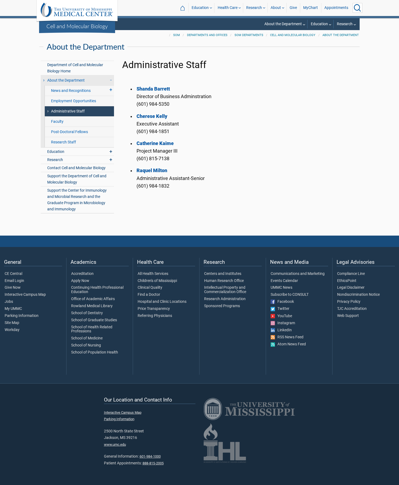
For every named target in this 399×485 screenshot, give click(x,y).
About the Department (283, 24)
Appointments (336, 7)
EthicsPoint (346, 281)
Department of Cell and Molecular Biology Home (75, 68)
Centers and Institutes (222, 274)
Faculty (57, 121)
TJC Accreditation (352, 309)
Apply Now (80, 281)
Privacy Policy (348, 302)
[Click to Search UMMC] (357, 8)
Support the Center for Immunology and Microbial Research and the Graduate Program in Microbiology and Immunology (77, 199)
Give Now (13, 287)
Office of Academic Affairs (93, 299)
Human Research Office (224, 281)
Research (254, 7)
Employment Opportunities (73, 101)
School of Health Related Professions (91, 329)
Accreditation (82, 274)
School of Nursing (86, 345)
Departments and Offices (207, 35)
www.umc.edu (115, 444)
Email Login (14, 281)
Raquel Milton (152, 170)
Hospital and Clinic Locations (162, 302)
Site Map (12, 323)
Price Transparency (154, 309)
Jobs (9, 302)
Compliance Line (351, 274)
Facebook (284, 302)
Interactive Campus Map (25, 295)
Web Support (348, 316)
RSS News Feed (289, 337)
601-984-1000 (150, 456)
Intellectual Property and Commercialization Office (225, 289)
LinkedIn (283, 330)
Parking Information (22, 316)
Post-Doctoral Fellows (69, 132)
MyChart (310, 7)
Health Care (227, 7)
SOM (176, 35)
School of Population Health (94, 352)
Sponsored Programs (222, 306)
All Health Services (153, 274)
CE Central (13, 274)
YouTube (283, 316)
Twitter (282, 309)
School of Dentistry (87, 313)
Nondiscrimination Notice (358, 295)
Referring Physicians (155, 316)
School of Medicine (87, 338)
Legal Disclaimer (351, 287)
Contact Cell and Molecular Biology (76, 168)
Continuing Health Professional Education (97, 289)
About (276, 7)
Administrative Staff (68, 111)
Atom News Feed (290, 344)
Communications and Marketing (298, 274)
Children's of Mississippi (157, 281)
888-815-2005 (153, 463)
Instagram (285, 323)
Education (200, 7)
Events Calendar (284, 281)
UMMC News (281, 287)
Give (293, 7)
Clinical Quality (150, 287)
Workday (12, 330)
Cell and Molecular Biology (77, 26)
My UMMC (13, 309)
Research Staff (63, 142)
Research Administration (225, 299)
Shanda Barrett (153, 89)
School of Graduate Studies (94, 320)
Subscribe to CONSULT (290, 295)
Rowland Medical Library (92, 306)
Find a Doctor (149, 295)
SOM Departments (249, 35)
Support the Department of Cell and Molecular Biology (76, 179)
